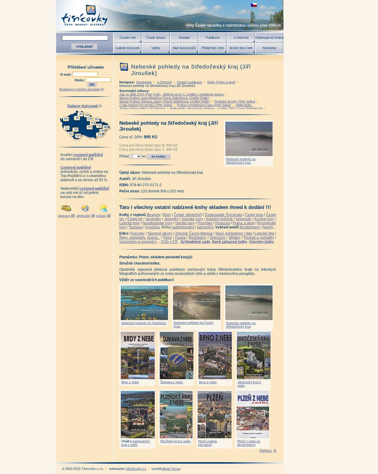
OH (89, 119)
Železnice (217, 238)
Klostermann (250, 227)
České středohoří (188, 215)
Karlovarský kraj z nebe (135, 443)
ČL (67, 127)
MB (106, 127)
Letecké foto (264, 233)
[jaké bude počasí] (103, 212)
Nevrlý (268, 227)
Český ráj (135, 219)
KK (87, 115)
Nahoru (266, 451)
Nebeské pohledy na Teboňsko (143, 323)
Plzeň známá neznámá (207, 443)
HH (102, 131)
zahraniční (205, 227)
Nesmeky (269, 48)
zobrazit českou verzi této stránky (254, 5)
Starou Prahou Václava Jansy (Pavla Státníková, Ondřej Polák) (164, 101)
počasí (101, 215)
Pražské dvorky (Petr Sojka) (234, 101)
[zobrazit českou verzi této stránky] (254, 5)
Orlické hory (185, 223)
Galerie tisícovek (127, 48)
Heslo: (80, 80)
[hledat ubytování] (85, 212)
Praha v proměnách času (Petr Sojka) (204, 105)
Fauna (180, 238)
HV (90, 127)
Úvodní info (128, 37)
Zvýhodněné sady (195, 242)
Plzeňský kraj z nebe (175, 441)
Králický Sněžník (219, 219)
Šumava (135, 227)
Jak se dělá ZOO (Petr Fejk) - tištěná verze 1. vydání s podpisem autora (171, 94)
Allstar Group (171, 468)
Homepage (144, 82)
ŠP (76, 129)
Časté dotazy (156, 37)
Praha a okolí (243, 223)
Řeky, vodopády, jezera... (139, 238)
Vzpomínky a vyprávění (138, 242)
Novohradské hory (157, 223)
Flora (167, 238)
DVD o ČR (169, 242)
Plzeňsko (205, 223)
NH (78, 135)
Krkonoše (243, 219)
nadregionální (183, 227)
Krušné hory (264, 219)
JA (99, 134)
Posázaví (222, 223)
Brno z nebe (207, 382)
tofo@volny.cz (136, 468)
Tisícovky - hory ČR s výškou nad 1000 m (170, 15)
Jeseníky (171, 219)
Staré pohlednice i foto (233, 233)
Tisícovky (137, 233)
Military (234, 238)
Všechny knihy (261, 242)
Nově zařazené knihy (229, 242)
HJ (99, 125)
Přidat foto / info (213, 48)
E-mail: (66, 74)
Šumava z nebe (171, 382)
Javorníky (153, 219)
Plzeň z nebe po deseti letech (248, 443)
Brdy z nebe (130, 382)
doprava (64, 215)
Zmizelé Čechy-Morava (193, 233)
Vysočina (152, 227)
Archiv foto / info (240, 48)
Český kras (254, 215)
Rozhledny (197, 238)
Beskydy (153, 215)
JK (77, 118)
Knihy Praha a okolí (221, 82)
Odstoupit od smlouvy (269, 37)
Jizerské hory (192, 219)
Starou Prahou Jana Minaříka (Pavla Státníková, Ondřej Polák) (164, 98)
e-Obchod (241, 37)
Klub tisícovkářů (184, 48)
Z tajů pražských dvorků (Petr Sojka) (145, 105)
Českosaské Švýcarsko (223, 215)
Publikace (213, 37)
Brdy (167, 215)
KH (66, 119)
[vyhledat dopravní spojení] (66, 212)
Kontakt (184, 37)
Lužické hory (129, 223)
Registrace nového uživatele (79, 89)
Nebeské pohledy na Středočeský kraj (240, 160)
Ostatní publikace (189, 82)
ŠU (71, 133)
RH (97, 119)
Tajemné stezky (159, 233)
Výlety (155, 48)
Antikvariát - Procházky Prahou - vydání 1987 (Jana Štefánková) (216, 108)
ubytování (83, 215)
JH (81, 114)
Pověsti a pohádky (259, 238)
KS (93, 123)
